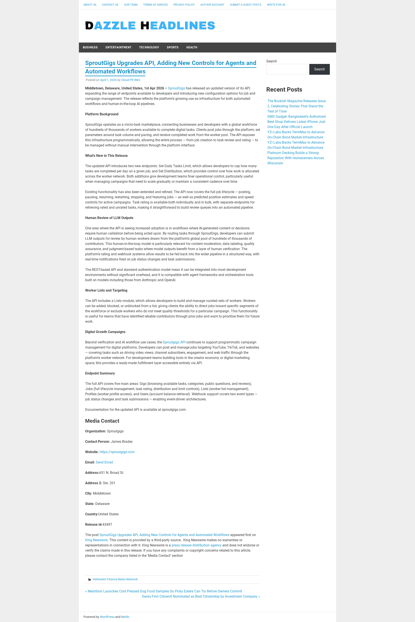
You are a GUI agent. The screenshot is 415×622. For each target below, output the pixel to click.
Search (271, 61)
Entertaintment (118, 47)
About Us (89, 4)
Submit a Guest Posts (245, 4)
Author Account (212, 4)
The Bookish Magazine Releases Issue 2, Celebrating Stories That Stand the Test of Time (296, 106)
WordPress (107, 617)
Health (191, 47)
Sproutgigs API (174, 342)
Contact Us (110, 4)
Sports (173, 47)
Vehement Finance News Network (115, 579)
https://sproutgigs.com (117, 452)
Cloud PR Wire (130, 80)
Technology (149, 47)
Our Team (130, 4)
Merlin (125, 617)
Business (90, 47)
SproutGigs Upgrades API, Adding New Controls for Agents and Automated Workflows (164, 535)
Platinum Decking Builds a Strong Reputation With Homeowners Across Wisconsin (295, 158)
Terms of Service (155, 4)
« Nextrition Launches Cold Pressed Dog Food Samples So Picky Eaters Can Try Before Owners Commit (163, 591)
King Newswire (96, 540)
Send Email (104, 462)
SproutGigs (176, 88)
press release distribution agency (197, 545)
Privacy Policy (184, 4)
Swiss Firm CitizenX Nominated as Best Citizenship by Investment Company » (201, 596)
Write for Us (276, 4)
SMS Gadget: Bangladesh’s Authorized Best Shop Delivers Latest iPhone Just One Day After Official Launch (296, 121)
